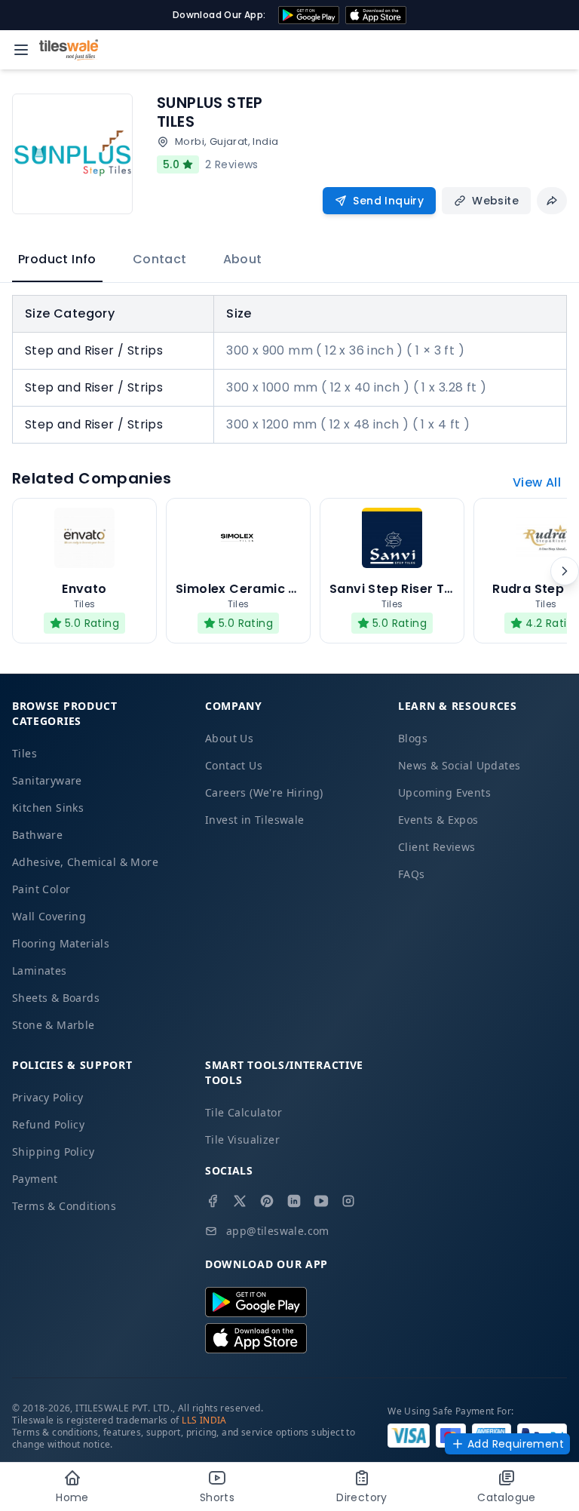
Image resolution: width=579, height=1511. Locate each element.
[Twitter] (239, 1200)
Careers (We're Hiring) (264, 792)
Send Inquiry (388, 200)
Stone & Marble (53, 1025)
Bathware (37, 835)
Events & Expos (438, 819)
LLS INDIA (204, 1420)
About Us (229, 738)
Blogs (412, 738)
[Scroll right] (564, 571)
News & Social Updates (459, 765)
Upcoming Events (444, 792)
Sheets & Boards (56, 997)
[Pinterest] (266, 1200)
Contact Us (233, 765)
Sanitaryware (47, 780)
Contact (160, 259)
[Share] (552, 200)
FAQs (411, 874)
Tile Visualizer (242, 1139)
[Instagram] (348, 1200)
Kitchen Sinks (48, 807)
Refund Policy (48, 1124)
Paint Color (41, 889)
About (242, 259)
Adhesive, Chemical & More (85, 862)
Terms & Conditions (64, 1206)
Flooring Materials (60, 943)
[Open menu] (21, 50)
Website (495, 200)
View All (537, 482)
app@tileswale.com (277, 1231)
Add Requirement (515, 1443)
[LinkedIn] (294, 1200)
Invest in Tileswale (255, 819)
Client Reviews (437, 847)
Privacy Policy (48, 1097)
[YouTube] (321, 1200)
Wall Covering (49, 916)
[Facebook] (212, 1200)
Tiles (24, 753)
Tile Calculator (243, 1112)
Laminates (39, 970)
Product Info (57, 259)
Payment (35, 1179)
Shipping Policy (53, 1151)
